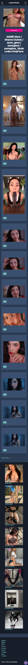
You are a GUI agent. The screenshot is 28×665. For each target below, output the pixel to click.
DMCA (3, 642)
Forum (3, 650)
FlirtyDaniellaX (9, 525)
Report (3, 640)
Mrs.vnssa (8, 587)
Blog (2, 654)
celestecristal (9, 546)
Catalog (3, 652)
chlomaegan (9, 504)
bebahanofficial (10, 566)
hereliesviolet (9, 608)
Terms (3, 646)
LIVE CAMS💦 (14, 30)
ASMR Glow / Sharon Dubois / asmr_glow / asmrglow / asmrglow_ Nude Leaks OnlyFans (14, 44)
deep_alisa (8, 483)
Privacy (3, 648)
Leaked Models (14, 2)
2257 (3, 644)
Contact (3, 656)
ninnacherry (8, 629)
